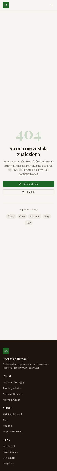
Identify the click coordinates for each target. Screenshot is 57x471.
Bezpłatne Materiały (12, 431)
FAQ (28, 222)
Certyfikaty (8, 463)
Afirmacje (34, 216)
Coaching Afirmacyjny (13, 382)
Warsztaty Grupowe (13, 393)
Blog (46, 216)
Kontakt (31, 192)
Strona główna (31, 183)
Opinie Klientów (10, 451)
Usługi (11, 216)
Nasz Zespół (9, 446)
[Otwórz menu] (51, 5)
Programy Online (11, 399)
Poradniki (7, 425)
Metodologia (9, 457)
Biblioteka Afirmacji (12, 414)
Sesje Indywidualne (12, 388)
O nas (22, 216)
